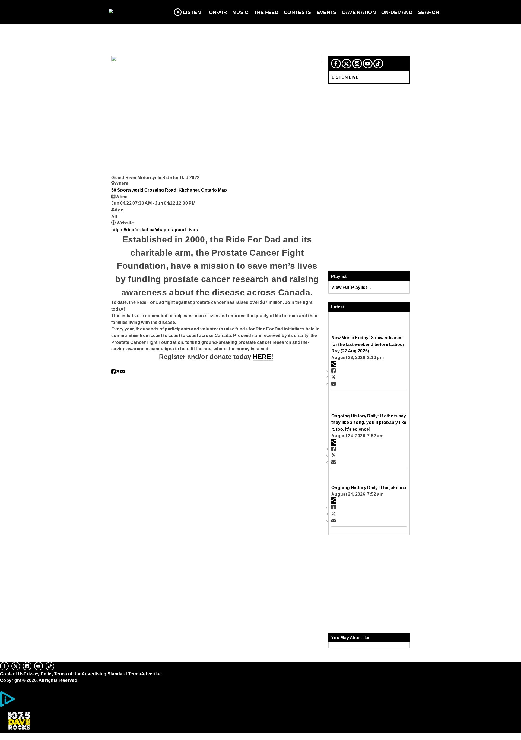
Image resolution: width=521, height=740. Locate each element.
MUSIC (240, 12)
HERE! (263, 356)
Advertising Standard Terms (111, 673)
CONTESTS (297, 12)
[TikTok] (378, 63)
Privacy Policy (39, 673)
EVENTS (327, 12)
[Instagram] (357, 63)
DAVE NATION (359, 12)
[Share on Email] (122, 371)
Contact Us (12, 673)
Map (222, 190)
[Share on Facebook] (113, 371)
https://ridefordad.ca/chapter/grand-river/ (154, 229)
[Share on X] (118, 371)
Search (428, 12)
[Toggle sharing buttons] (333, 364)
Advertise (151, 673)
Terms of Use (68, 673)
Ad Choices (28, 705)
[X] (346, 63)
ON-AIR (218, 12)
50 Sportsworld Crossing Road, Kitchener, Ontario (164, 190)
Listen (192, 12)
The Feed (266, 12)
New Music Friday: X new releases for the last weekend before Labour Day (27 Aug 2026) (368, 344)
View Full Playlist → (351, 287)
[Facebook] (336, 63)
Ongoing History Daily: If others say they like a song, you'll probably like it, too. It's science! (368, 422)
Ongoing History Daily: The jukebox (368, 487)
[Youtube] (368, 63)
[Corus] (2, 686)
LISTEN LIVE (345, 77)
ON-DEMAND (396, 12)
